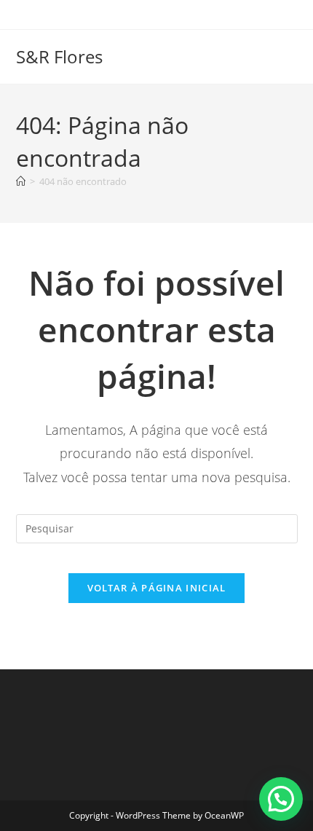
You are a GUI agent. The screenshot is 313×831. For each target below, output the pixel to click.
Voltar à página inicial (156, 587)
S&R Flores (59, 56)
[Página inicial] (20, 181)
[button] (281, 799)
